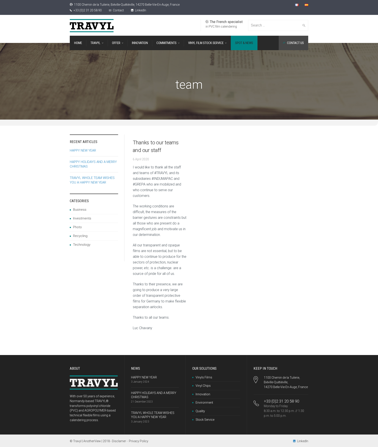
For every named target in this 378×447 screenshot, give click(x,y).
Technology (81, 245)
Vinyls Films (204, 377)
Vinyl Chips (203, 385)
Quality (200, 411)
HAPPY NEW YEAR (83, 150)
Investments (82, 218)
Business (79, 210)
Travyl (77, 441)
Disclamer (119, 441)
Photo (77, 227)
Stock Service (205, 419)
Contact (118, 10)
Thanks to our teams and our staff (156, 146)
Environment (204, 402)
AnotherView (92, 441)
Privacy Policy (138, 441)
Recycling (80, 236)
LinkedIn (140, 10)
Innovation (203, 394)
